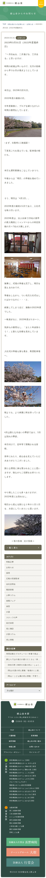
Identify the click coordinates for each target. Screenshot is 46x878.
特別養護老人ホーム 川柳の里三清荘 (22, 766)
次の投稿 (28, 541)
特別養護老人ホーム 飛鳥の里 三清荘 (23, 769)
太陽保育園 (13, 807)
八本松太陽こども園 (16, 826)
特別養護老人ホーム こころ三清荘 (21, 773)
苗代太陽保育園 (15, 820)
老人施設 (10, 629)
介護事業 (12, 735)
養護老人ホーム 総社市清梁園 (20, 785)
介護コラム (11, 634)
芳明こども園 (14, 832)
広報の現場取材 (12, 579)
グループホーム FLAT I (17, 782)
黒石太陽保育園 (15, 829)
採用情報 (12, 741)
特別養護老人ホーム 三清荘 (19, 760)
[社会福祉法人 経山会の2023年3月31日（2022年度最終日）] (12, 3)
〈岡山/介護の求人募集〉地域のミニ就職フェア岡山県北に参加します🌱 (24, 670)
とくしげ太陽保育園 (16, 817)
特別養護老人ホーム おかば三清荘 (21, 801)
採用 (8, 573)
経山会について (34, 730)
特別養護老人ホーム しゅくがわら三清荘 (24, 788)
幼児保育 (10, 623)
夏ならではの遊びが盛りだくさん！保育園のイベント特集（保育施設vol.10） (24, 659)
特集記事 (10, 562)
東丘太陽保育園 (15, 823)
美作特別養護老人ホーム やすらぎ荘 (22, 763)
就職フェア (11, 601)
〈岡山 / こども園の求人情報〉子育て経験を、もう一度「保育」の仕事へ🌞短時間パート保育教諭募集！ (24, 676)
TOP (12, 730)
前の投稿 (18, 541)
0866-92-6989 (25, 721)
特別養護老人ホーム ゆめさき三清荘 (22, 776)
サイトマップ (34, 752)
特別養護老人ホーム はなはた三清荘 (22, 791)
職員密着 (10, 590)
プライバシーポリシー (12, 752)
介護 (8, 612)
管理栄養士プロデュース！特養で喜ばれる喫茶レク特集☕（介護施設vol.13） (24, 654)
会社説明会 (11, 584)
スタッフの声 (12, 617)
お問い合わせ (34, 746)
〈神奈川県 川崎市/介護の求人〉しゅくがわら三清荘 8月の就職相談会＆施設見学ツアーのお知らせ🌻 (24, 665)
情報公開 (12, 746)
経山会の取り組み (34, 741)
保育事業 (34, 735)
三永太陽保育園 (15, 814)
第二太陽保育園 (15, 811)
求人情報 (10, 640)
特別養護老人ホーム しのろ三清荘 (21, 779)
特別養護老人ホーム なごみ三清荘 (21, 797)
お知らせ (21, 38)
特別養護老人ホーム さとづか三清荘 (22, 794)
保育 (8, 606)
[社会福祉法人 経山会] (23, 704)
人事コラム (11, 595)
